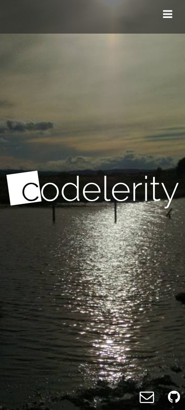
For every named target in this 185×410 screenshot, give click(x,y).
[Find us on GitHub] (174, 396)
